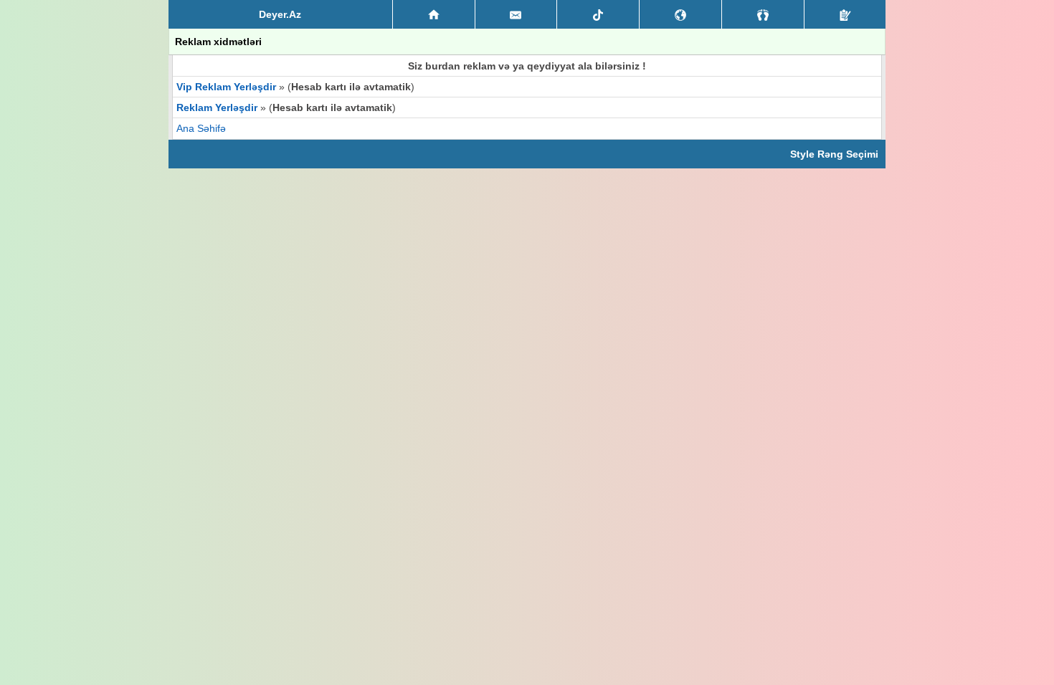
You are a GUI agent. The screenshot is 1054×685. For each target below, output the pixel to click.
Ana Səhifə (201, 128)
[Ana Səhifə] (434, 14)
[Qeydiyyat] (845, 14)
